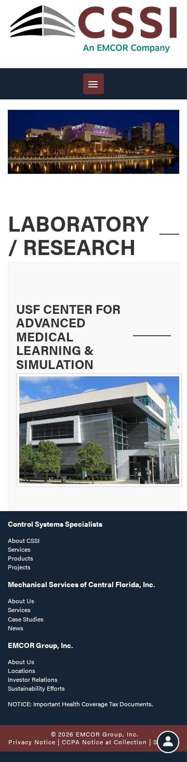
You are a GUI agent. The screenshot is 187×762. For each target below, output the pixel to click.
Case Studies (26, 619)
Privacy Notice (32, 741)
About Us (21, 600)
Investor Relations (33, 679)
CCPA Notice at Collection (104, 741)
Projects (19, 567)
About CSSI (23, 540)
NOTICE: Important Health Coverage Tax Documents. (80, 703)
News (15, 627)
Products (20, 558)
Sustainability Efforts (36, 688)
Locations (21, 670)
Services (19, 549)
